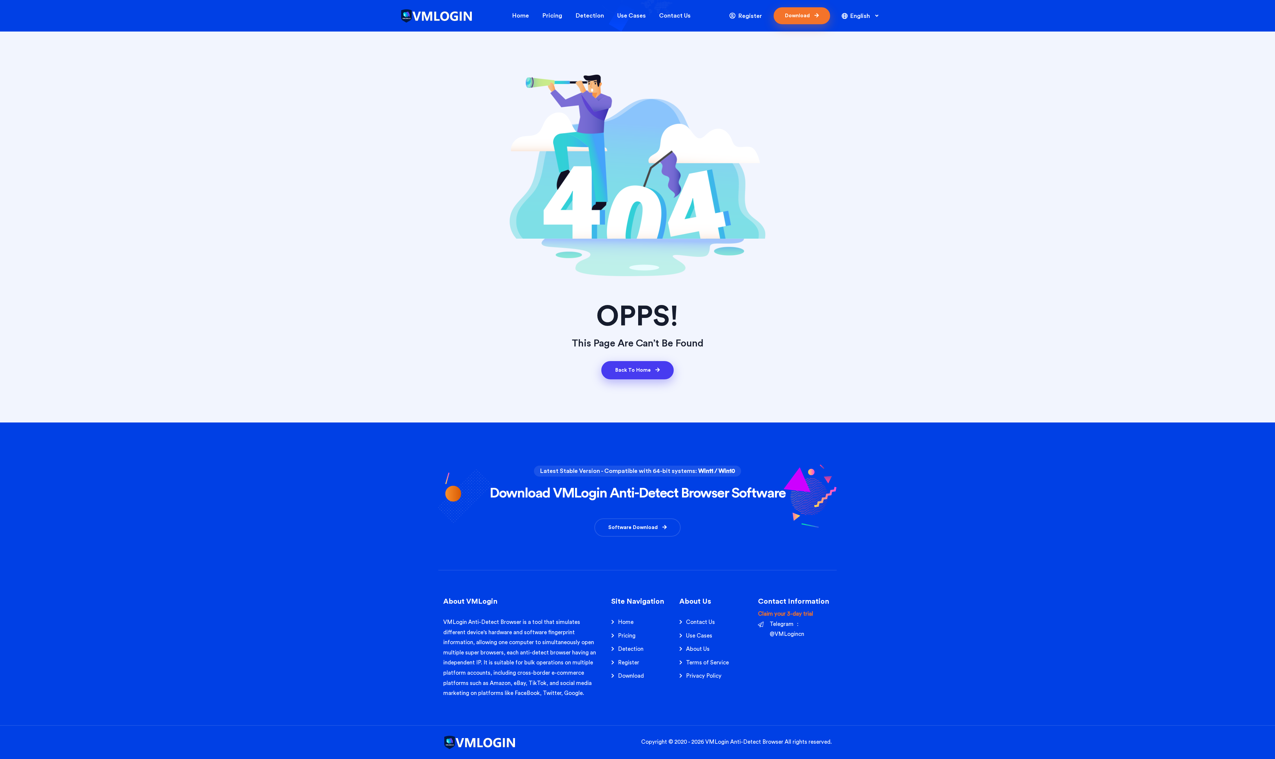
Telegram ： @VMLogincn (787, 629)
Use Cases (631, 16)
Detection (589, 16)
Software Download (633, 527)
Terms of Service (707, 662)
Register (749, 16)
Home (520, 16)
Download (798, 15)
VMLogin (455, 622)
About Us (698, 649)
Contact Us (675, 16)
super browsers (484, 652)
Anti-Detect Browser (756, 742)
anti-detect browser (545, 652)
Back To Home (633, 370)
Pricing (552, 16)
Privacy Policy (704, 676)
